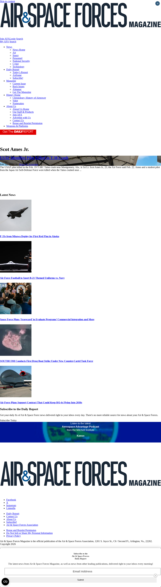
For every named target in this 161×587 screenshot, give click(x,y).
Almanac (17, 89)
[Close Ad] (155, 575)
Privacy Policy (13, 536)
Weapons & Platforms (17, 126)
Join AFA (5, 38)
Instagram (11, 505)
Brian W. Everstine (28, 164)
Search (19, 38)
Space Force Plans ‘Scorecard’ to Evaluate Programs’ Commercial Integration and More (47, 319)
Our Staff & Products (23, 112)
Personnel (17, 58)
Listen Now (80, 441)
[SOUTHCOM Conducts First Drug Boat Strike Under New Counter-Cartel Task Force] (15, 355)
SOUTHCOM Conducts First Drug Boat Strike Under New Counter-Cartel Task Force (46, 361)
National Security (21, 61)
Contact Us (18, 120)
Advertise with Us (22, 117)
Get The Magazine (22, 92)
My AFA (4, 41)
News (9, 47)
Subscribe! (18, 78)
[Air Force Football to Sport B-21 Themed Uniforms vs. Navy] (15, 271)
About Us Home (21, 109)
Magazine (11, 80)
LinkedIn (10, 508)
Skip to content (7, 1)
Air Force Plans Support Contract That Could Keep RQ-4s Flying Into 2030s (41, 402)
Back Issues (18, 86)
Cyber (16, 64)
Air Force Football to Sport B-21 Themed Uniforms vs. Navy (32, 278)
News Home (19, 49)
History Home (13, 95)
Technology (18, 66)
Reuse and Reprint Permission (27, 123)
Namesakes (18, 103)
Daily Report (12, 69)
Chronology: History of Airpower (29, 97)
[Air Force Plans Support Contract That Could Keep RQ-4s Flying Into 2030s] (15, 396)
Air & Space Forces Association (22, 525)
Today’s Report (20, 72)
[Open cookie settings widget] (5, 581)
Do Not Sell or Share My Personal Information (29, 533)
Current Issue (19, 83)
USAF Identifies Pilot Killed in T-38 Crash (34, 158)
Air (14, 52)
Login (13, 38)
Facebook (11, 499)
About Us (11, 106)
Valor (15, 100)
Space (16, 55)
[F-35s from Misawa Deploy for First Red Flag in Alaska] (15, 230)
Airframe (17, 75)
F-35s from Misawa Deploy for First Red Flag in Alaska (29, 236)
